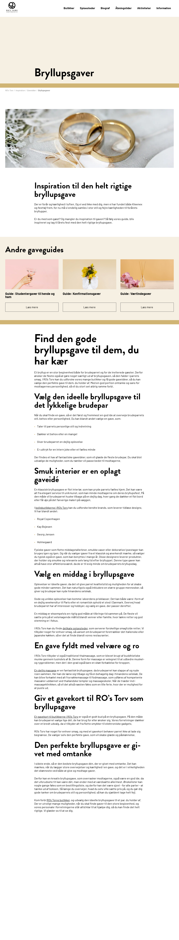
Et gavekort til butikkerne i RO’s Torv (56, 716)
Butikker (69, 8)
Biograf (105, 8)
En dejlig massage (45, 670)
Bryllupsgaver (44, 90)
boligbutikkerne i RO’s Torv (51, 507)
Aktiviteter (144, 8)
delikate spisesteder (75, 628)
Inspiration (20, 90)
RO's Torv (9, 90)
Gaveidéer (31, 90)
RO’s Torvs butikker (58, 800)
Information (163, 8)
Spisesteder (87, 8)
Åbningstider (123, 8)
